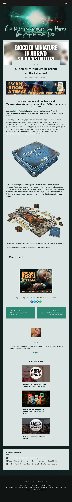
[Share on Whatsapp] (40, 301)
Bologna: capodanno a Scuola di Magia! (35, 438)
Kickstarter (42, 297)
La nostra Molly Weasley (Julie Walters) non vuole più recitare (34, 385)
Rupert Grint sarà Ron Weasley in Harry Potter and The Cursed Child (32, 461)
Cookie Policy (42, 481)
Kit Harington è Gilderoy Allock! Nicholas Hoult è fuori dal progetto (32, 464)
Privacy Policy (30, 481)
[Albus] (36, 332)
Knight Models (18, 111)
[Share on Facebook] (31, 301)
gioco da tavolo (29, 297)
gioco (19, 297)
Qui (7, 247)
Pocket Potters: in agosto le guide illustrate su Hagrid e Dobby (33, 411)
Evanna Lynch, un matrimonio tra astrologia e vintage (27, 458)
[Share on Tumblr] (37, 301)
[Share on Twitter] (34, 301)
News (36, 64)
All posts (36, 352)
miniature (52, 297)
